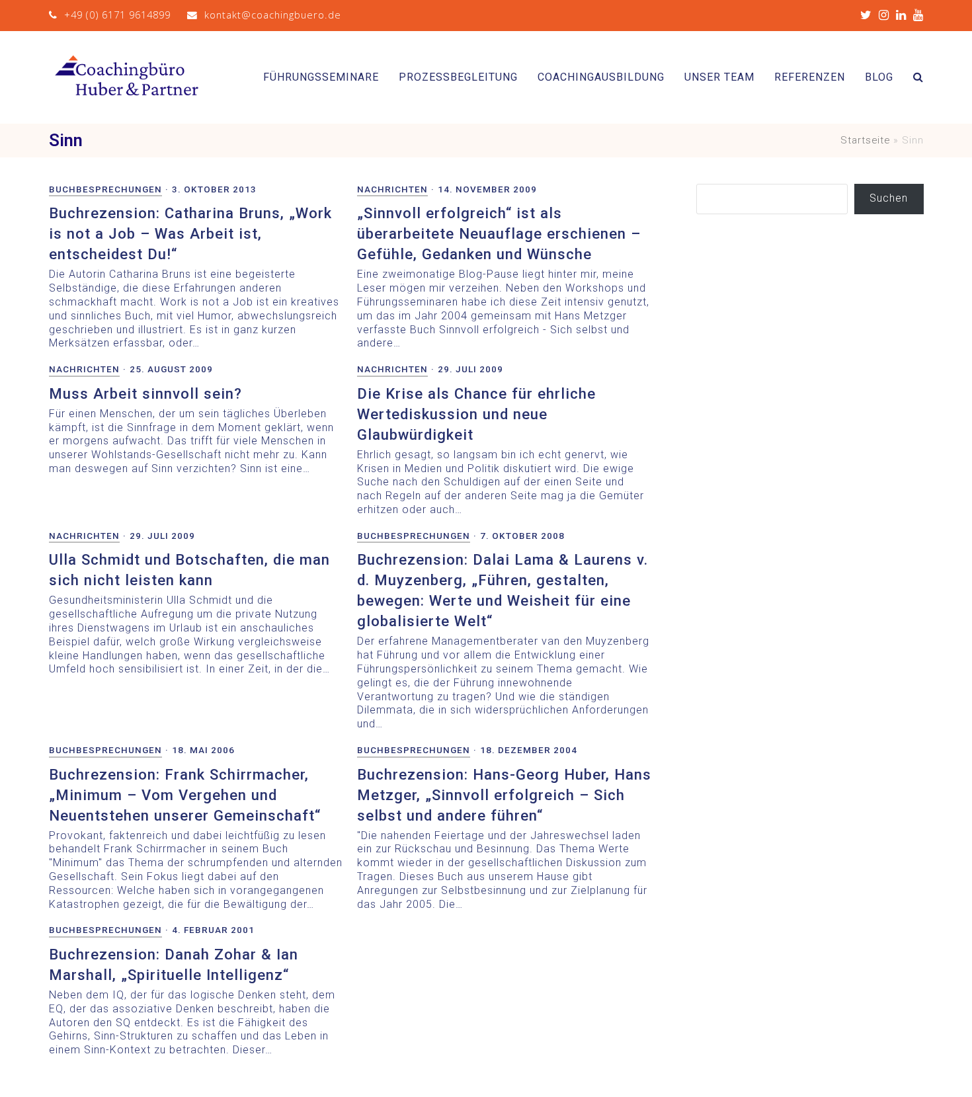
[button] (918, 77)
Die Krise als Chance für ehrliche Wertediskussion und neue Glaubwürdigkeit (476, 414)
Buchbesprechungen (105, 189)
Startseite (865, 140)
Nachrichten (392, 189)
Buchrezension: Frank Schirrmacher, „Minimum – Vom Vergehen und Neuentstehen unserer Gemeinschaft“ (185, 795)
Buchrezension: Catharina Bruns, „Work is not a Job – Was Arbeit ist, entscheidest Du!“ (190, 233)
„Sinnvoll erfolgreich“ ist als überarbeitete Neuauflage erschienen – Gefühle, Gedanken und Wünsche (499, 233)
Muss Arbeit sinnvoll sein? (145, 393)
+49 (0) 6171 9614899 (117, 14)
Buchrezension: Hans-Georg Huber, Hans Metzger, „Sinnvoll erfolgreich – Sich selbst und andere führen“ (504, 795)
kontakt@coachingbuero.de (272, 14)
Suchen (889, 198)
